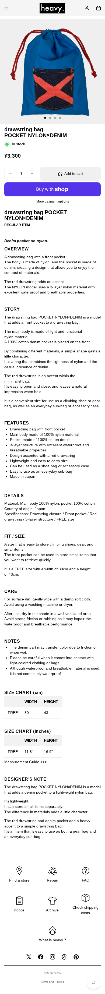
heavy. (58, 972)
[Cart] (98, 8)
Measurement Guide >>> (25, 762)
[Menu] (6, 8)
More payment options (52, 201)
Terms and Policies (52, 981)
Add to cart (73, 173)
